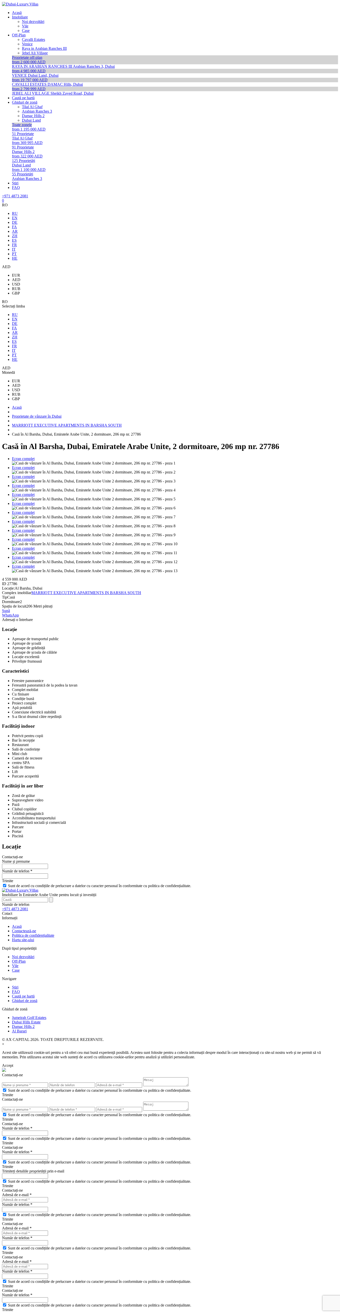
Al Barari (19, 1031)
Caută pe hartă (23, 996)
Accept (7, 1065)
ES (14, 240)
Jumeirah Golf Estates (29, 1017)
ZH (14, 236)
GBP (16, 293)
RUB (16, 289)
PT (14, 254)
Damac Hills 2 (23, 1026)
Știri (15, 987)
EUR (16, 275)
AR (15, 231)
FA (14, 227)
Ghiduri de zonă (24, 1001)
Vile (15, 966)
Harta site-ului (23, 940)
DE (14, 222)
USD (16, 284)
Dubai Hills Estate (26, 1022)
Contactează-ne (24, 931)
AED (16, 280)
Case (16, 970)
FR (14, 245)
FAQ (16, 992)
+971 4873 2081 (15, 196)
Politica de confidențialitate (33, 935)
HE (14, 258)
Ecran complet (23, 459)
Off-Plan (19, 961)
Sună (6, 611)
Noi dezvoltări (23, 957)
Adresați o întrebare (17, 620)
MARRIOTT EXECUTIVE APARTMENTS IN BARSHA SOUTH (86, 593)
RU (15, 213)
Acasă (17, 926)
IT (14, 249)
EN (14, 218)
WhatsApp (10, 615)
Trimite (7, 881)
